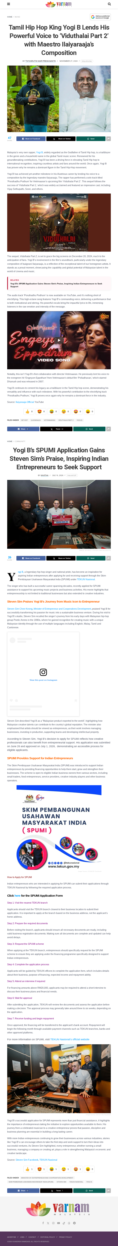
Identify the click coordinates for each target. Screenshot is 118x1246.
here (17, 895)
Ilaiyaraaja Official (25, 402)
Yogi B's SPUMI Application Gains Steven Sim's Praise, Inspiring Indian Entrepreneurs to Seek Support (56, 285)
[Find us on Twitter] (48, 1223)
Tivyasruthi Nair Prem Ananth (40, 61)
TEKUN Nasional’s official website (69, 1039)
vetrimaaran (49, 420)
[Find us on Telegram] (74, 1223)
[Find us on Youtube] (58, 1223)
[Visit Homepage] (58, 4)
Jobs (22, 1237)
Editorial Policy (47, 1237)
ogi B (20, 572)
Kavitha (44, 475)
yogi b (79, 420)
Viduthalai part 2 (65, 420)
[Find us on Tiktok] (64, 1223)
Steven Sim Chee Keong (20, 608)
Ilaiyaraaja (36, 420)
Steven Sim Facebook (27, 1159)
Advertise (11, 1237)
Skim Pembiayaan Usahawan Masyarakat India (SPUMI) (31, 1182)
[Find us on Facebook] (43, 1223)
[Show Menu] (8, 4)
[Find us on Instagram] (53, 1223)
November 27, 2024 (69, 61)
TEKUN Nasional (86, 579)
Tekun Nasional (76, 1182)
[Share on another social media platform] (108, 138)
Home (9, 17)
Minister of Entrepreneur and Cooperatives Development (62, 608)
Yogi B (39, 152)
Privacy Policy (65, 1237)
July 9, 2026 (57, 475)
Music (17, 17)
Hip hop (24, 420)
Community (20, 441)
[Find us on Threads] (69, 1223)
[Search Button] (109, 4)
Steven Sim (61, 1182)
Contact (32, 1237)
